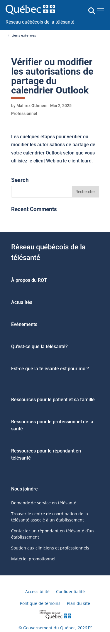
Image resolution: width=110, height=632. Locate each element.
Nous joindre (24, 489)
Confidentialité (70, 591)
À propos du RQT (29, 280)
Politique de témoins (40, 603)
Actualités (21, 302)
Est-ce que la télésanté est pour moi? (50, 368)
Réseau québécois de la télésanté (40, 22)
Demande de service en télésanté (43, 503)
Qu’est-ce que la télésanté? (39, 346)
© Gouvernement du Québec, (52, 628)
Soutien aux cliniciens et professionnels (50, 548)
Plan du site (78, 603)
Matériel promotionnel (33, 559)
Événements (24, 324)
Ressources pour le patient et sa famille (53, 399)
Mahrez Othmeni (32, 105)
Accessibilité (37, 591)
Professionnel (24, 113)
